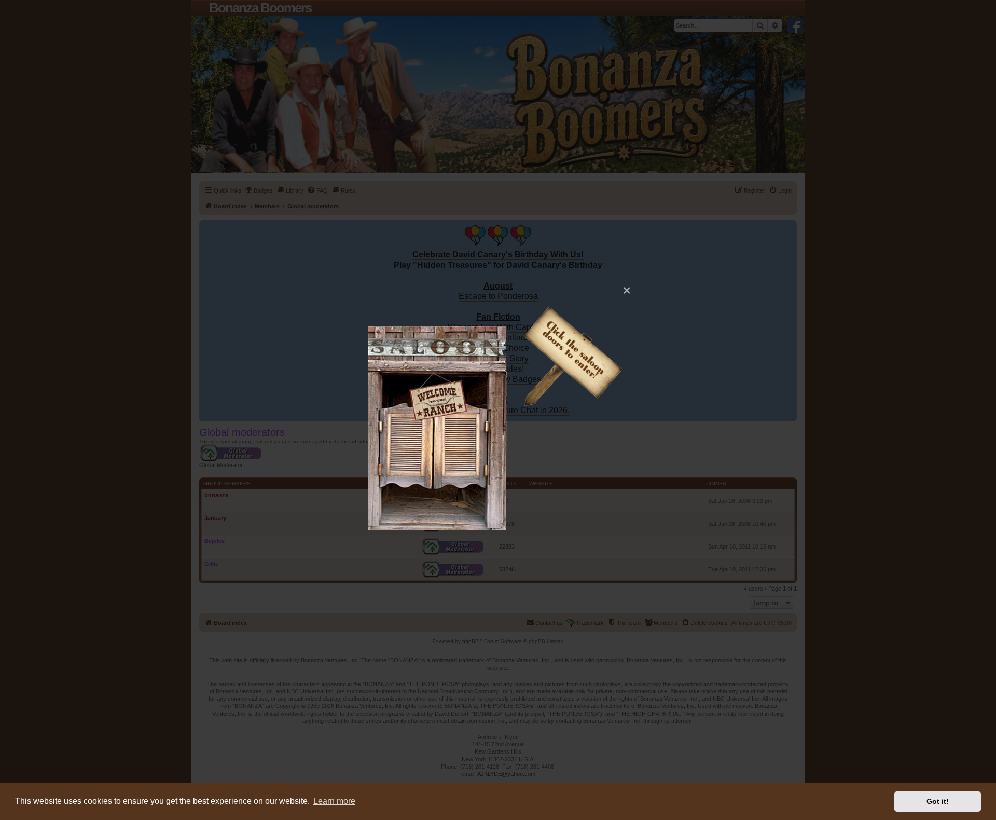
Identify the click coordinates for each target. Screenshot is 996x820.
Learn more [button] (334, 801)
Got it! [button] (937, 801)
